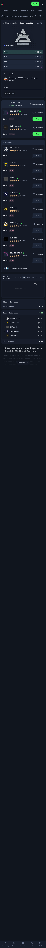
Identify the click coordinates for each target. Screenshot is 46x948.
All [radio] (40, 278)
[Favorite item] (41, 23)
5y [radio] (36, 278)
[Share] (43, 16)
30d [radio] (19, 278)
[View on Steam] (35, 16)
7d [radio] (15, 278)
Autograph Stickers (21, 16)
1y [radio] (33, 278)
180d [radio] (28, 278)
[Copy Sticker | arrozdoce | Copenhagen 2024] (38, 23)
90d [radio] (24, 278)
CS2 (11, 16)
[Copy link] (40, 16)
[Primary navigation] (42, 4)
